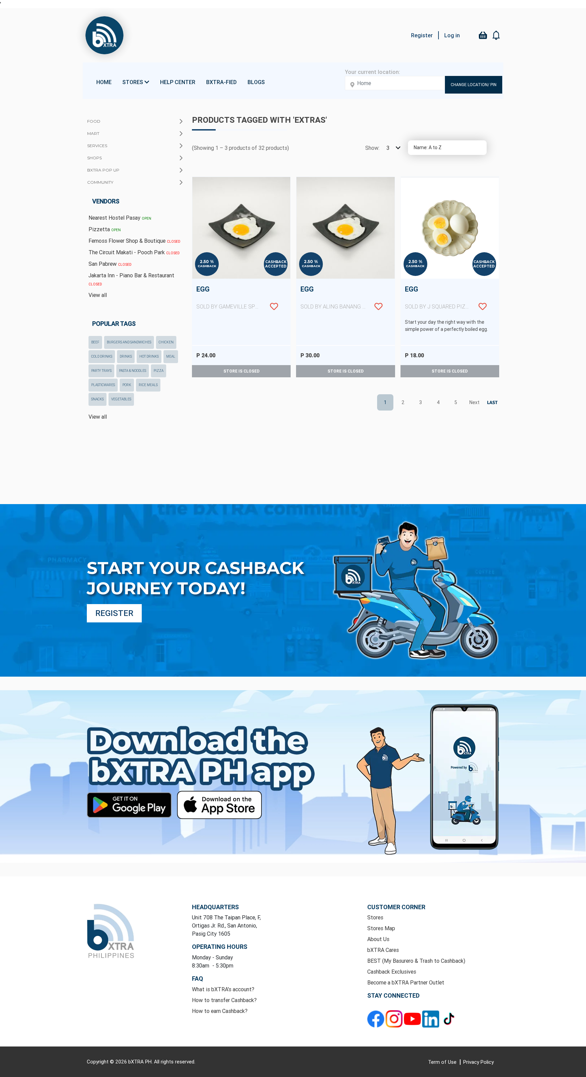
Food (93, 121)
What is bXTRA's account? (223, 989)
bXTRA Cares (383, 949)
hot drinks (149, 356)
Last (491, 402)
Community (100, 182)
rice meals (148, 385)
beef (95, 342)
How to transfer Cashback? (224, 1000)
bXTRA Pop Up (103, 170)
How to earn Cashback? (220, 1011)
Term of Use (443, 1062)
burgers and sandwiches (129, 342)
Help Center (177, 82)
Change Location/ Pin (473, 84)
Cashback (207, 265)
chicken (166, 342)
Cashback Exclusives (391, 971)
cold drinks (101, 356)
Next (473, 402)
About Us (378, 939)
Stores (375, 917)
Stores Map (381, 928)
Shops (94, 157)
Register (422, 35)
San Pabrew (110, 263)
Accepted (276, 266)
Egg (238, 297)
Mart (93, 133)
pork (126, 385)
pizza (158, 370)
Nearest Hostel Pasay (120, 217)
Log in (452, 35)
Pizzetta (105, 229)
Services (97, 145)
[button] (496, 35)
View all (98, 295)
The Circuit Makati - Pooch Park (134, 252)
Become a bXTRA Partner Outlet (405, 982)
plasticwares (103, 385)
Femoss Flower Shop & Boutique (134, 240)
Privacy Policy (478, 1062)
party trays (101, 370)
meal (170, 356)
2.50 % (207, 262)
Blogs (256, 82)
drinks (126, 356)
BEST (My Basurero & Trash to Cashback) (416, 960)
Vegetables (121, 399)
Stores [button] (133, 82)
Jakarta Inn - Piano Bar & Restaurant (131, 279)
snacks (97, 399)
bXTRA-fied (221, 82)
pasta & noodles (132, 370)
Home (104, 82)
